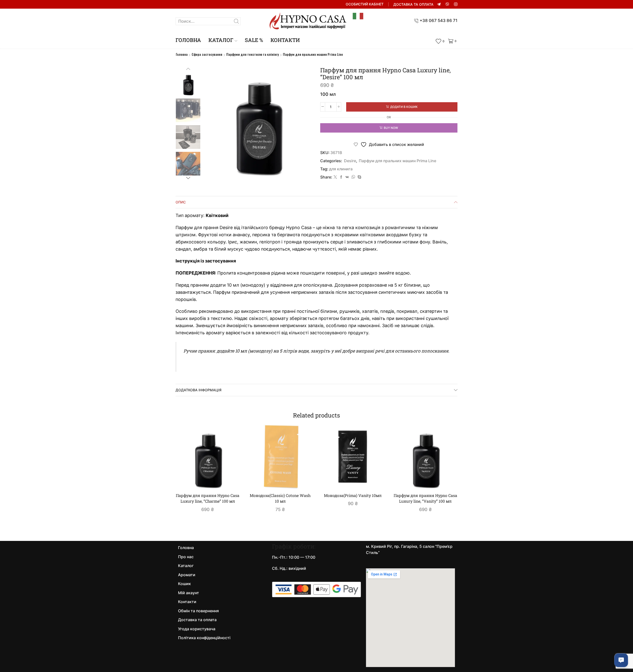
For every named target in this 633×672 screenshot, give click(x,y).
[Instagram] (455, 4)
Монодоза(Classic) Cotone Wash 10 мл (280, 498)
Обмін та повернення (198, 611)
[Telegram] (439, 4)
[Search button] (236, 21)
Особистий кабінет (365, 4)
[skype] (358, 177)
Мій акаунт (188, 593)
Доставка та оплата (413, 4)
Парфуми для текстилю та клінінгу (252, 54)
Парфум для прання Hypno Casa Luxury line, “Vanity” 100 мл (425, 498)
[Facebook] (341, 177)
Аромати (186, 575)
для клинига (341, 169)
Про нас (186, 556)
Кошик (184, 583)
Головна (188, 40)
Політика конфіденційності (204, 637)
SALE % (254, 40)
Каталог (220, 40)
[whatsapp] (353, 177)
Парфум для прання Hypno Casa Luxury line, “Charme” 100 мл (207, 498)
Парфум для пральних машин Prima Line (313, 54)
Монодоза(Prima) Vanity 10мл (353, 495)
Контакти (285, 40)
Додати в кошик (404, 107)
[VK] (347, 177)
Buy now (391, 128)
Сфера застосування (207, 54)
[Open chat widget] (621, 660)
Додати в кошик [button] (210, 480)
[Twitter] (335, 177)
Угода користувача (196, 629)
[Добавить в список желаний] (229, 480)
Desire (350, 160)
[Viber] (447, 4)
